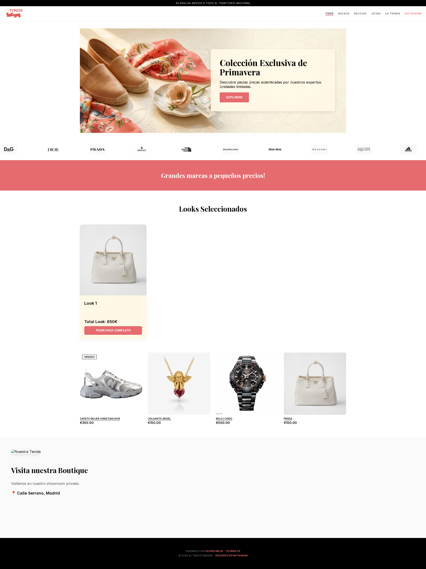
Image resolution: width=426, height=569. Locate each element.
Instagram (413, 13)
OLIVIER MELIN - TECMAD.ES (222, 551)
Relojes (360, 13)
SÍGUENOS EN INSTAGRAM (231, 555)
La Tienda (392, 13)
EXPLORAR (234, 97)
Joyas (376, 13)
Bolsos (344, 13)
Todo (329, 13)
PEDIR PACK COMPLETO (113, 330)
